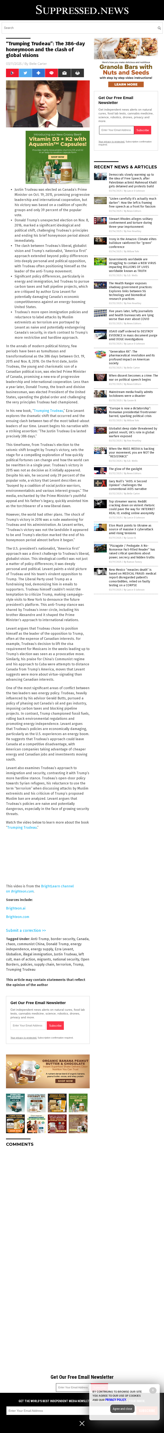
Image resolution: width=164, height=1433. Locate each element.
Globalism (13, 954)
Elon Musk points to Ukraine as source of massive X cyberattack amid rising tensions (131, 529)
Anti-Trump (40, 939)
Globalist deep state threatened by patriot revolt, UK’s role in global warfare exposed (133, 432)
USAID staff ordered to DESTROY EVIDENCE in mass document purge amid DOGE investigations (133, 335)
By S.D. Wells (131, 275)
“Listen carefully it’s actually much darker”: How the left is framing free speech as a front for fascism (132, 202)
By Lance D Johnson (134, 190)
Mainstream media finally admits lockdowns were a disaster (131, 394)
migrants (44, 959)
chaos (10, 944)
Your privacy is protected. (23, 1037)
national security (66, 959)
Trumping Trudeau (48, 411)
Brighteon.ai (15, 908)
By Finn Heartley (132, 231)
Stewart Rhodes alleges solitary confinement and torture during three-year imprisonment (131, 222)
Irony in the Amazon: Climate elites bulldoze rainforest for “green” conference (133, 243)
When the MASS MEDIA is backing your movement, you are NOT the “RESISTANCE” (131, 452)
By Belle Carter (132, 367)
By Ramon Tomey (133, 562)
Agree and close (122, 1408)
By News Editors (132, 211)
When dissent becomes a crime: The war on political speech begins (133, 377)
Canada (83, 939)
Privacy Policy (115, 1400)
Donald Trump (57, 944)
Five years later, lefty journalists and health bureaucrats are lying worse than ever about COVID (131, 315)
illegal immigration (37, 954)
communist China (30, 944)
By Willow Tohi (131, 251)
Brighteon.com (17, 917)
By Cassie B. (130, 400)
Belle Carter (38, 64)
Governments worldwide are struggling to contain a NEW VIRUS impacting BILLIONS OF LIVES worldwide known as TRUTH (132, 265)
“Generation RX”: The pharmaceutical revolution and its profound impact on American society (132, 357)
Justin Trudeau (65, 954)
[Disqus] (48, 1203)
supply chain (44, 964)
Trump (78, 964)
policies (26, 964)
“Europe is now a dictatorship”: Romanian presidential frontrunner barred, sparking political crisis (133, 412)
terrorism (63, 964)
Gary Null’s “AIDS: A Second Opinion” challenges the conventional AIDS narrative (128, 485)
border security (63, 939)
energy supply (42, 949)
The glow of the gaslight (125, 469)
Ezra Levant (64, 949)
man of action (24, 959)
